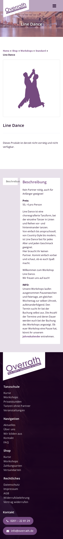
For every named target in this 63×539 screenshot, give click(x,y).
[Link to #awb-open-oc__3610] (54, 6)
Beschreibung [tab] (12, 181)
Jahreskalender (31, 336)
